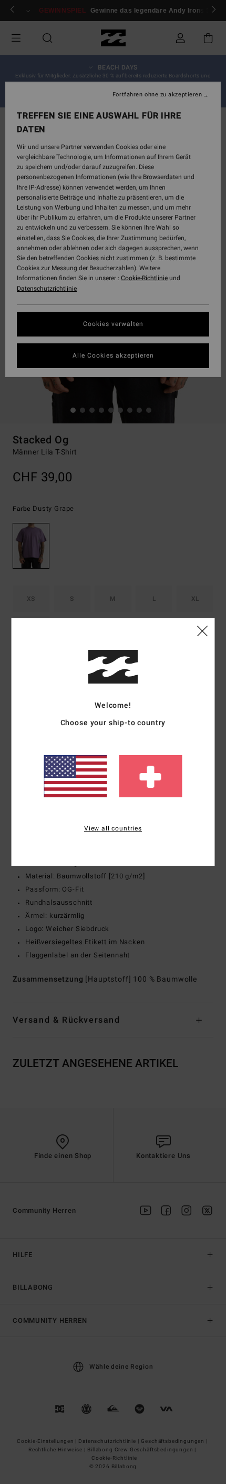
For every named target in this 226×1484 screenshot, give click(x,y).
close (202, 630)
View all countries (113, 828)
